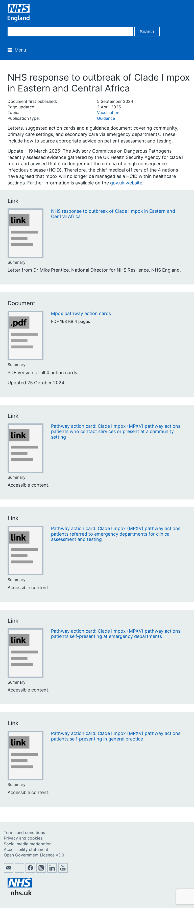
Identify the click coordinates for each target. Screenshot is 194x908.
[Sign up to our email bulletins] (8, 871)
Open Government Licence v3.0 (34, 854)
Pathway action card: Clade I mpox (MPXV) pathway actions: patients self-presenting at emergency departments (116, 633)
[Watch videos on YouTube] (63, 871)
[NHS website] (20, 893)
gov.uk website (126, 182)
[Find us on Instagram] (41, 871)
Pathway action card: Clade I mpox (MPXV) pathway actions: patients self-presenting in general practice (116, 736)
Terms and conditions (24, 832)
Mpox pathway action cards (81, 313)
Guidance (106, 118)
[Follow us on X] (19, 871)
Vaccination (108, 112)
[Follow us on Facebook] (30, 871)
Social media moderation (28, 843)
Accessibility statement (26, 849)
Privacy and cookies (23, 838)
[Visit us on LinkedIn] (52, 871)
